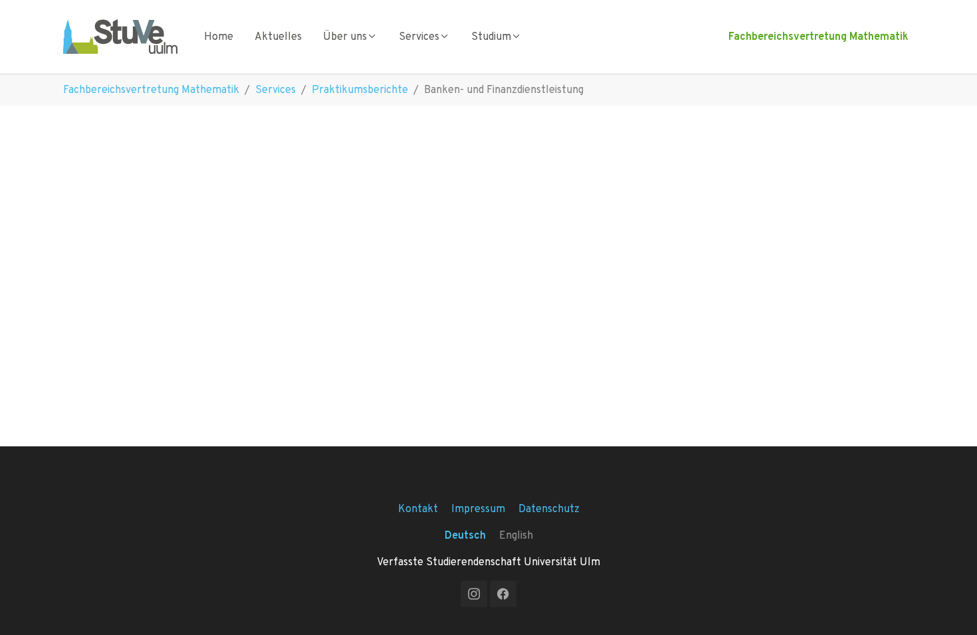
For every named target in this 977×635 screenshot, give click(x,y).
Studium (491, 36)
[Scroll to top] (948, 606)
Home (218, 36)
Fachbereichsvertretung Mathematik (818, 36)
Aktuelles (278, 36)
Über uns (345, 36)
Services (419, 36)
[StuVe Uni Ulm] (120, 36)
